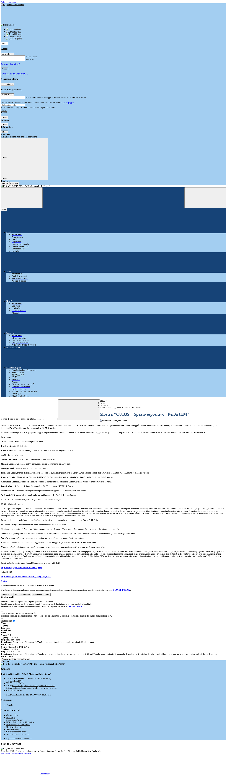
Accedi (4, 43)
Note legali (10, 717)
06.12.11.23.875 (17, 681)
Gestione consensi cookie (16, 732)
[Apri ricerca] (205, 197)
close (4, 210)
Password (30, 59)
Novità (102, 403)
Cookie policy (12, 715)
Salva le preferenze (21, 659)
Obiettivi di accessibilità (16, 727)
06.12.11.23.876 (17, 683)
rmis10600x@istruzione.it (33, 685)
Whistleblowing (12, 729)
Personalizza (7, 595)
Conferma (14, 184)
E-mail (28, 97)
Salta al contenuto (8, 2)
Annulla (5, 184)
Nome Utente (31, 57)
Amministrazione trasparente (18, 734)
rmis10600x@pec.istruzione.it (34, 688)
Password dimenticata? (10, 64)
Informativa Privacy (14, 720)
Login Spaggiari (68, 103)
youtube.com (6, 621)
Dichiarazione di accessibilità (18, 725)
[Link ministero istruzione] (12, 4)
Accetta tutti (41, 595)
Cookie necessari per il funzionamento (17, 613)
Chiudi (4, 117)
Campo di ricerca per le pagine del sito (17, 419)
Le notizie (104, 405)
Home (102, 400)
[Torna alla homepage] (113, 186)
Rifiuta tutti (22, 595)
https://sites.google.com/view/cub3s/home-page (21, 567)
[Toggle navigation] (22, 197)
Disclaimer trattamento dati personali (16, 753)
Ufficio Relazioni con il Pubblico (20, 722)
